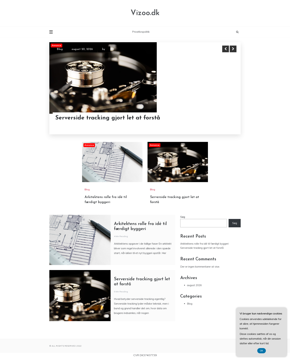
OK (261, 350)
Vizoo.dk (145, 13)
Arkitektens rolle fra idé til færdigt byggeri (204, 243)
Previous (225, 49)
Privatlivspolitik (141, 31)
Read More (227, 118)
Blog (60, 49)
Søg (182, 216)
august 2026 (194, 285)
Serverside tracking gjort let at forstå (107, 118)
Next (233, 49)
